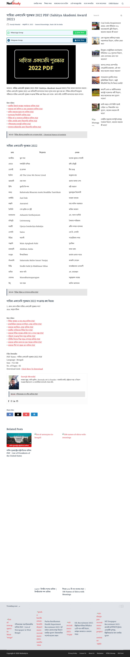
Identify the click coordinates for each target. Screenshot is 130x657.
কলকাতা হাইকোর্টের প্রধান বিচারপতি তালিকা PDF (24, 127)
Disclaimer (100, 653)
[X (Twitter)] (18, 414)
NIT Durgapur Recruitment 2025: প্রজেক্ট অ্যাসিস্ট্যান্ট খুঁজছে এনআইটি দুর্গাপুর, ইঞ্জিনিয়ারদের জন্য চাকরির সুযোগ (113, 628)
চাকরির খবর (38, 3)
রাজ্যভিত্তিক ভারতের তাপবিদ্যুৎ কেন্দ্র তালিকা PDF (25, 324)
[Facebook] (9, 401)
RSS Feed (120, 653)
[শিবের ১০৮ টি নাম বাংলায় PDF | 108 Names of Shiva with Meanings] (74, 509)
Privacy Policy (72, 653)
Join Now (80, 32)
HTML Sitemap (110, 653)
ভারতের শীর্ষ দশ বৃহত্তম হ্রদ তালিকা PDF (21, 345)
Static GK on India (56, 24)
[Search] (122, 3)
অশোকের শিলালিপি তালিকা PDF (19, 114)
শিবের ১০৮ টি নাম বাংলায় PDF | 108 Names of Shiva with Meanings (74, 592)
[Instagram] (11, 401)
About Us (91, 653)
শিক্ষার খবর (48, 3)
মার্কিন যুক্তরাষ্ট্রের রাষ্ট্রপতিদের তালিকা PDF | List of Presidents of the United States (19, 453)
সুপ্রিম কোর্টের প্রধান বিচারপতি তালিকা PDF (22, 120)
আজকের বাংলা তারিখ (61, 3)
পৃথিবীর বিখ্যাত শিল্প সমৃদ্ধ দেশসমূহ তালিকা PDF (24, 339)
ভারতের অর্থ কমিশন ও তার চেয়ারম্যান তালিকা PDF (25, 108)
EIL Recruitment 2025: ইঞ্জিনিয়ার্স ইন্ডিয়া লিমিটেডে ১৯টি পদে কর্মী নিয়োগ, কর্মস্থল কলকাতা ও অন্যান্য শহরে (84, 629)
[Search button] (121, 15)
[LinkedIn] (34, 414)
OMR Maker (114, 3)
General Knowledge (42, 24)
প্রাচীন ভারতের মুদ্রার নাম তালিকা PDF (21, 111)
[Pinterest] (26, 414)
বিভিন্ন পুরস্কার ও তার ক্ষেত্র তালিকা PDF (21, 321)
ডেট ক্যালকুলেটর (75, 3)
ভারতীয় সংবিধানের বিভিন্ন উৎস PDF (20, 330)
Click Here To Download (32, 368)
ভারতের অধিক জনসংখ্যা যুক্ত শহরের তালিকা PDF (25, 342)
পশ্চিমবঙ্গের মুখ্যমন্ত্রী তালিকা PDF (19, 124)
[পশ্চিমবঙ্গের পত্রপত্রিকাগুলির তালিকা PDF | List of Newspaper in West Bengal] (10, 628)
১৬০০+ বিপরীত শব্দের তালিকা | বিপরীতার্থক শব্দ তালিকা (46, 590)
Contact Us (83, 653)
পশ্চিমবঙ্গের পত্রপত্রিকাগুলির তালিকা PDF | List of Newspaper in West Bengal (24, 628)
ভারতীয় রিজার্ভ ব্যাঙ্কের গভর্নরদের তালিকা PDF (23, 105)
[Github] (17, 401)
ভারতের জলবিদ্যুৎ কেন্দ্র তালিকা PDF (20, 327)
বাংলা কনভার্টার (88, 3)
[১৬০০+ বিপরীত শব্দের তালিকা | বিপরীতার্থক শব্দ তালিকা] (47, 509)
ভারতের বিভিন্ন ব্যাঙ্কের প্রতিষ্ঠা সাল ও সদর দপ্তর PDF (26, 333)
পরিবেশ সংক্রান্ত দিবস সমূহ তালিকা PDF (21, 336)
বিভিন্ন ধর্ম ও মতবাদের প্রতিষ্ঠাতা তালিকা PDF (23, 118)
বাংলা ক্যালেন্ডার (101, 3)
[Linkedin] (14, 401)
